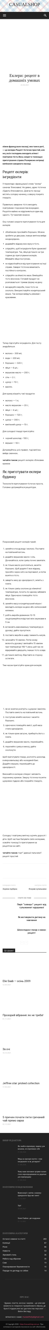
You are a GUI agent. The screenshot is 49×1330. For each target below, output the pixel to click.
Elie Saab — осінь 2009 (17, 981)
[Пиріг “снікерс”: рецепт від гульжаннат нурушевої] (9, 907)
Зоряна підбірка (10, 889)
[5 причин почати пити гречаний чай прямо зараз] (24, 1103)
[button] (4, 15)
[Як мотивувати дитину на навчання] (9, 920)
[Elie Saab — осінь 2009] (24, 967)
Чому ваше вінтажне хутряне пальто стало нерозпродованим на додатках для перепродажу (32, 1174)
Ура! (19, 1206)
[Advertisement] (24, 46)
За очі (6, 1049)
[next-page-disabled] (26, 942)
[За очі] (24, 1035)
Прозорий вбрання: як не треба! (23, 1015)
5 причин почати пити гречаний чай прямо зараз (24, 1119)
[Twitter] (17, 872)
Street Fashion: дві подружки (29, 1218)
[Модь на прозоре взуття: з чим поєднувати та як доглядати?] (9, 1162)
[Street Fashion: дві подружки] (9, 1221)
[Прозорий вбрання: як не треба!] (24, 1001)
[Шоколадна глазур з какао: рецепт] (9, 932)
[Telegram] (29, 872)
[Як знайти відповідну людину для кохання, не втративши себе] (9, 1149)
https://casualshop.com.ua (29, 1324)
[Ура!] (9, 1209)
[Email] (41, 872)
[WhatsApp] (35, 872)
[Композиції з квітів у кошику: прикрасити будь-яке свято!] (9, 1196)
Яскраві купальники (37, 889)
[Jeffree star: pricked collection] (24, 1069)
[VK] (11, 872)
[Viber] (23, 872)
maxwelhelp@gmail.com (33, 1317)
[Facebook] (5, 872)
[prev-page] (22, 942)
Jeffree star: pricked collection (21, 1083)
